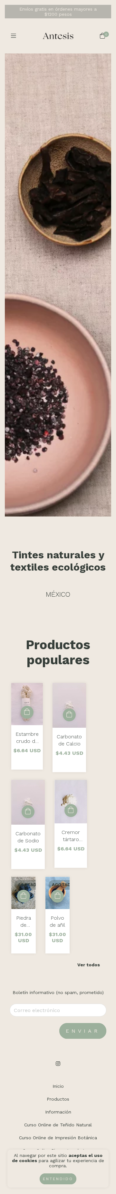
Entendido (58, 1179)
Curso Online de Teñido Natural (58, 1124)
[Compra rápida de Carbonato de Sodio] (28, 811)
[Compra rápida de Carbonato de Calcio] (69, 714)
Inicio (58, 1086)
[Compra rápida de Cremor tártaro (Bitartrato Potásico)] (70, 810)
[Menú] (13, 36)
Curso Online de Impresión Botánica (58, 1137)
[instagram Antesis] (58, 1063)
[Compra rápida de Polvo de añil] (57, 896)
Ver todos (88, 964)
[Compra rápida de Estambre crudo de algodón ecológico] (27, 712)
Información (58, 1111)
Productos (58, 1099)
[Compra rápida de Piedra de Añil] (23, 896)
